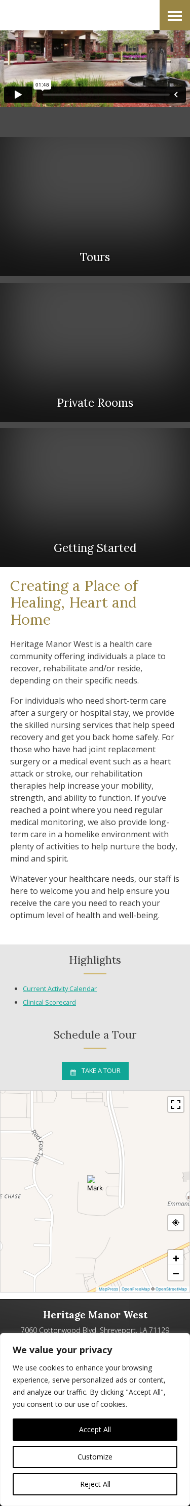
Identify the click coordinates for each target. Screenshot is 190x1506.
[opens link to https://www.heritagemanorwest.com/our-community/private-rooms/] (95, 352)
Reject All (95, 1484)
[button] (95, 1183)
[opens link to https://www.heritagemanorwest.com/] (66, 15)
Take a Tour (101, 1070)
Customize (95, 1456)
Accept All (95, 1429)
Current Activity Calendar (60, 988)
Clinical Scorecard (49, 1002)
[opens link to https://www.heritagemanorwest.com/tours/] (95, 206)
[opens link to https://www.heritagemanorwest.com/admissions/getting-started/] (95, 497)
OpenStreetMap (171, 1289)
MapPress (108, 1289)
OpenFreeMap (136, 1289)
